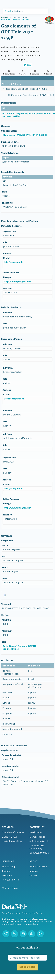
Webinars (7, 875)
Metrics (33, 871)
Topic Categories (9, 153)
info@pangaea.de (13, 262)
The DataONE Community (36, 847)
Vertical (5, 615)
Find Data (11, 888)
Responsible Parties (11, 339)
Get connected (27, 967)
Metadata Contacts (11, 226)
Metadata (19, 11)
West (4, 578)
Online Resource (11, 272)
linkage (7, 277)
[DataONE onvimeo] (14, 933)
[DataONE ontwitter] (5, 933)
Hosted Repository (12, 841)
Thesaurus (7, 203)
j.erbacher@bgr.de (14, 398)
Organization (9, 231)
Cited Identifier (9, 131)
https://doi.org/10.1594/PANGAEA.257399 (24, 135)
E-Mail (6, 258)
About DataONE (38, 866)
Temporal (6, 604)
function (7, 288)
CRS (4, 642)
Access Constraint (11, 755)
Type (4, 192)
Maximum (7, 631)
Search (8, 11)
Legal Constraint (9, 750)
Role (5, 242)
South (5, 567)
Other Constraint (10, 777)
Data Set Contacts (11, 307)
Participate (35, 832)
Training (6, 871)
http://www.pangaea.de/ (17, 281)
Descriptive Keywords (12, 172)
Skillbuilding (9, 866)
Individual (8, 312)
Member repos (37, 836)
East (4, 556)
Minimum (6, 620)
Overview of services (13, 832)
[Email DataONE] (23, 933)
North (5, 545)
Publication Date (10, 142)
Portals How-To (10, 879)
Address (7, 253)
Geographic (7, 540)
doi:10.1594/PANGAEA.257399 (15, 19)
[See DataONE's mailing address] (40, 933)
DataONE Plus (9, 836)
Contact (33, 875)
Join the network (39, 841)
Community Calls (39, 852)
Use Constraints (10, 766)
